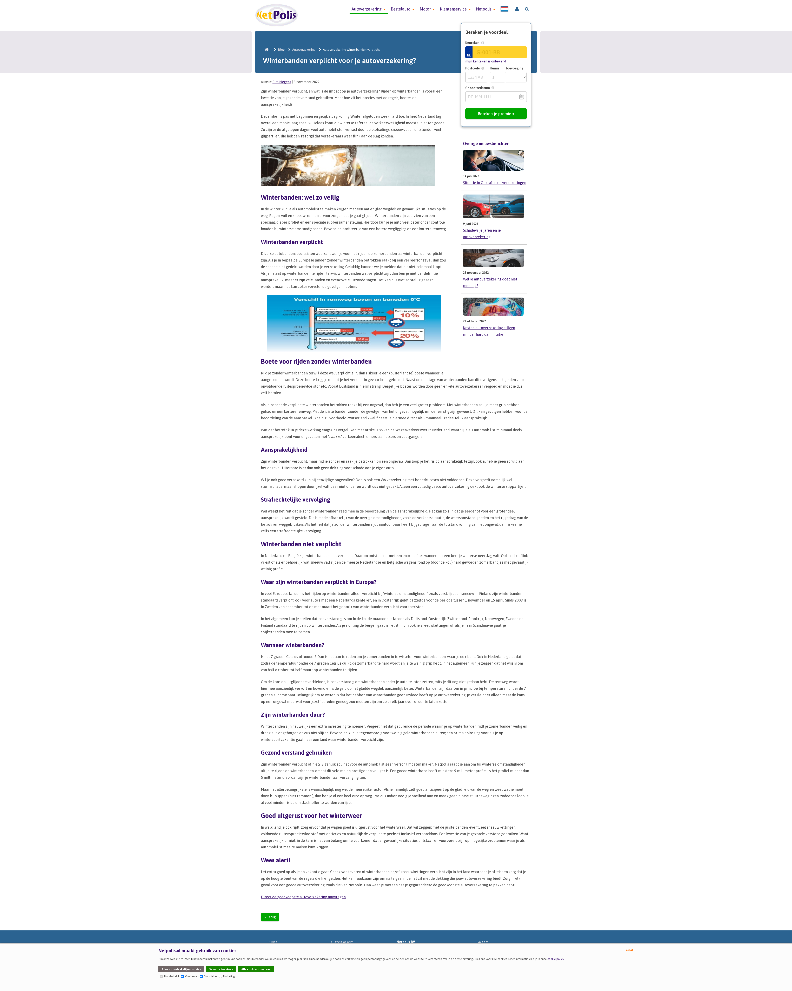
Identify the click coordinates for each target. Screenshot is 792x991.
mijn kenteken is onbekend (485, 61)
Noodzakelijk (171, 976)
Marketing (229, 976)
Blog (281, 49)
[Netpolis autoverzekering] (276, 25)
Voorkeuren (191, 976)
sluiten (630, 949)
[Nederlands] (504, 9)
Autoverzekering (367, 9)
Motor (425, 9)
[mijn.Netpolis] (517, 9)
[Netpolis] (266, 49)
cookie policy (555, 959)
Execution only (343, 942)
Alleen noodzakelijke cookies (181, 969)
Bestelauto (400, 9)
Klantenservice (453, 9)
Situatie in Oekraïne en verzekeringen (494, 183)
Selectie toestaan (221, 969)
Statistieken (210, 976)
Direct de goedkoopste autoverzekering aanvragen (303, 897)
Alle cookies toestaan (256, 969)
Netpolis (483, 9)
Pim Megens (281, 82)
